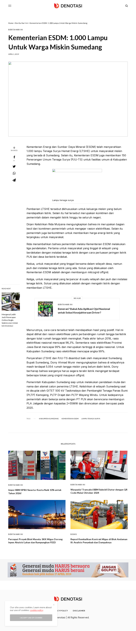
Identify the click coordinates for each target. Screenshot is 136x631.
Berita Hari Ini (21, 23)
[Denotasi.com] (68, 5)
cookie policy (36, 610)
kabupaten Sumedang (49, 418)
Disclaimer (79, 610)
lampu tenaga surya (90, 418)
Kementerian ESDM (70, 418)
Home (10, 23)
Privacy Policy (59, 610)
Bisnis (73, 534)
